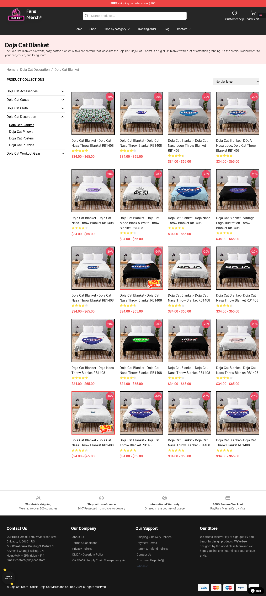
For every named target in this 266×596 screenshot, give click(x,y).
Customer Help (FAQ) (150, 560)
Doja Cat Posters (21, 138)
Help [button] (258, 590)
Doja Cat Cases (18, 100)
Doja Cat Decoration (35, 70)
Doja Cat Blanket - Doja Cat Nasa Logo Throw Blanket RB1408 (188, 146)
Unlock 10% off (8, 577)
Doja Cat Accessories (22, 91)
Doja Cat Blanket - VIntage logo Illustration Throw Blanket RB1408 (235, 223)
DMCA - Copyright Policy (87, 554)
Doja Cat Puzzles (21, 145)
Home (11, 70)
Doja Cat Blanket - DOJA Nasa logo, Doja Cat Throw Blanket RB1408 (236, 146)
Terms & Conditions (84, 543)
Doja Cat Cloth (17, 108)
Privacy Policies (82, 548)
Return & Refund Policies (152, 548)
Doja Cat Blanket (66, 70)
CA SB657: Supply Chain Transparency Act (99, 560)
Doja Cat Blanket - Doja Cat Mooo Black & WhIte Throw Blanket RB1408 (139, 223)
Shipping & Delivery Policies (154, 537)
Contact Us (144, 554)
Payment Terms (147, 543)
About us (78, 537)
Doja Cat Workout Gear (23, 153)
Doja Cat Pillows (21, 132)
